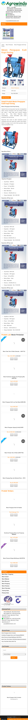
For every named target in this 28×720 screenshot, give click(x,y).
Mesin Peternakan (6, 588)
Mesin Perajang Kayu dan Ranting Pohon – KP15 (14, 478)
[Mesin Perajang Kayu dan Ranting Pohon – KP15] (14, 469)
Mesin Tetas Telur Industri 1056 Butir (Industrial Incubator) (14, 639)
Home (3, 44)
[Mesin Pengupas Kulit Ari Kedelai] (13, 499)
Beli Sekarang (5, 97)
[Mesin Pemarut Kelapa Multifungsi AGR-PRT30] (8, 33)
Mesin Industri (5, 576)
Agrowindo (18, 717)
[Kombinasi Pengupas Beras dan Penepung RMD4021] (13, 524)
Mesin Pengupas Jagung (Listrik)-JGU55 (14, 427)
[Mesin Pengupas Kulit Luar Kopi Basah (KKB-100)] (14, 393)
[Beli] (12, 358)
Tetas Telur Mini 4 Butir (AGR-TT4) (9, 641)
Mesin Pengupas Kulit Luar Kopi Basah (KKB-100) (14, 402)
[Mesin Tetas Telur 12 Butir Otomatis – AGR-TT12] (13, 343)
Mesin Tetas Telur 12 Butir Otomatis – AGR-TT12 (14, 351)
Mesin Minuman (5, 581)
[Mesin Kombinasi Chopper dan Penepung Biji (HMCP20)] (13, 368)
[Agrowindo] (14, 3)
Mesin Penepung (6, 583)
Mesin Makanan (5, 579)
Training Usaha (5, 590)
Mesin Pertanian (9, 44)
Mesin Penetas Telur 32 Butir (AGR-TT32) (14, 452)
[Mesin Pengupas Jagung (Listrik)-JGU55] (13, 419)
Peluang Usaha (5, 592)
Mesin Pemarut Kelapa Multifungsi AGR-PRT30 (14, 558)
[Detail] (15, 358)
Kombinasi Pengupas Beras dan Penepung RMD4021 (13, 635)
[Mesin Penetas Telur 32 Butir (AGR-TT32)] (13, 444)
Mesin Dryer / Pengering (7, 574)
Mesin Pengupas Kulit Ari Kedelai (14, 507)
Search (13, 657)
